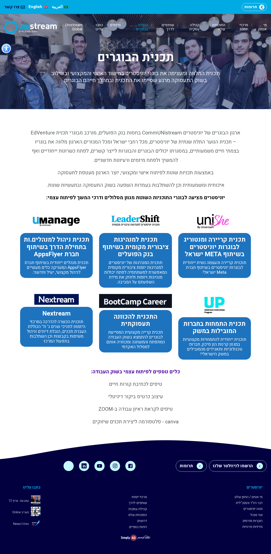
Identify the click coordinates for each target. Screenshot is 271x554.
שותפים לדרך (168, 27)
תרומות (250, 7)
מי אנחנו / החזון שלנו (249, 497)
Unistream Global (73, 27)
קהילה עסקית (194, 27)
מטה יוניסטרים (253, 508)
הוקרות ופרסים (253, 520)
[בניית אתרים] (135, 537)
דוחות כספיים (138, 527)
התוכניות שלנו (218, 27)
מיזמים (115, 25)
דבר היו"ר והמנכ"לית (249, 502)
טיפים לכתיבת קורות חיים (135, 384)
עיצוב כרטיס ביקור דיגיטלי (135, 396)
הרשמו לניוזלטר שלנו (233, 466)
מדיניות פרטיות (252, 526)
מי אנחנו (262, 27)
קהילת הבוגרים (142, 27)
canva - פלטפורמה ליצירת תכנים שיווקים (136, 421)
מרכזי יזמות (243, 27)
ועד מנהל (256, 514)
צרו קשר (11, 7)
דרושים (142, 520)
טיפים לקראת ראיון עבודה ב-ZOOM (135, 409)
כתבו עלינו (99, 27)
